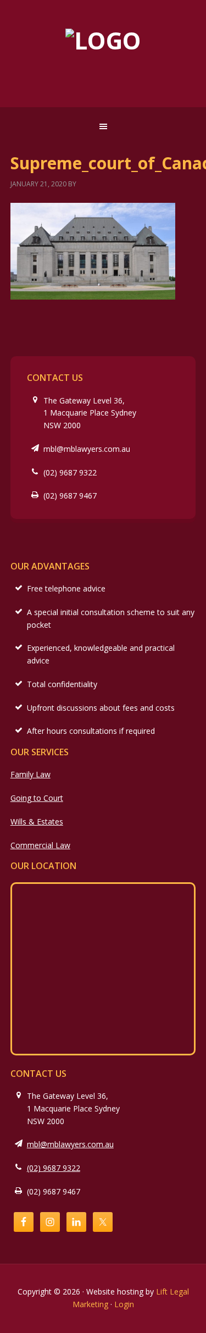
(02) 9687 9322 (70, 472)
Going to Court (36, 798)
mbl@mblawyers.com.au (86, 449)
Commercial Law (40, 845)
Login (124, 1304)
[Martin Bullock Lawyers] (103, 40)
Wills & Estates (36, 821)
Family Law (30, 774)
